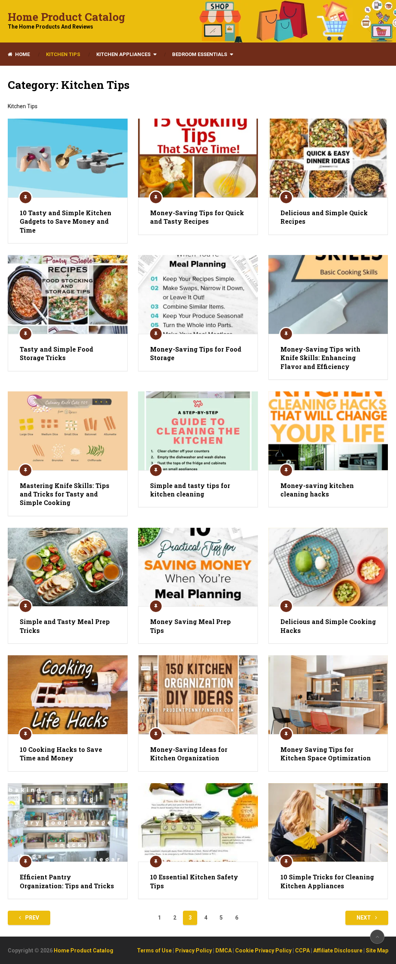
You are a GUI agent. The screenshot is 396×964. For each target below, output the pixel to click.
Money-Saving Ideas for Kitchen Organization (188, 753)
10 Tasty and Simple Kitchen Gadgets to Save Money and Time (65, 221)
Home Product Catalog (66, 17)
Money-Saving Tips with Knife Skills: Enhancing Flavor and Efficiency (320, 358)
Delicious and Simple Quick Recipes (324, 217)
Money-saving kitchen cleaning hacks (317, 489)
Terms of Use (154, 950)
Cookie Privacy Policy (263, 950)
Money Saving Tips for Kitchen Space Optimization (325, 753)
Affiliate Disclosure (337, 950)
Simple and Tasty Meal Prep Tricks (65, 625)
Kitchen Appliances (123, 54)
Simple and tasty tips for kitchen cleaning (190, 489)
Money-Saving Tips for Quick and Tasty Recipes (197, 217)
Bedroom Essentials (199, 54)
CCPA (302, 950)
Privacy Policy (193, 950)
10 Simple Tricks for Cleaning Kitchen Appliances (327, 881)
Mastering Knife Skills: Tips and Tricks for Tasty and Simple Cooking (64, 494)
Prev (31, 918)
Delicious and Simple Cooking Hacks (328, 625)
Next (364, 918)
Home (22, 54)
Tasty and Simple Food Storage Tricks (56, 353)
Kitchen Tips (63, 54)
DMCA (223, 950)
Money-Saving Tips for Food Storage (195, 353)
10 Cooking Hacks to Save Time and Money (61, 753)
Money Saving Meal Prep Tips (190, 625)
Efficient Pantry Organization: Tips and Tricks (67, 881)
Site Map (377, 950)
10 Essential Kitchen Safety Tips (194, 881)
